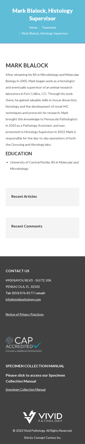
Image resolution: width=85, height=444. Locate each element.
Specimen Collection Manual (26, 389)
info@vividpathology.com (23, 299)
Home (33, 27)
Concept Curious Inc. (47, 437)
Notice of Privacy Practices (25, 314)
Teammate (49, 27)
